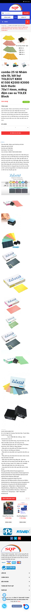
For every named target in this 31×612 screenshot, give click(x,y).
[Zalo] (4, 595)
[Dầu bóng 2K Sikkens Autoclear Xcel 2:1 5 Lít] (22, 508)
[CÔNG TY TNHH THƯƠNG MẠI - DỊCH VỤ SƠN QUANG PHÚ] (15, 548)
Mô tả (2, 142)
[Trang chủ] (15, 7)
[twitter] (15, 538)
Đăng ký (23, 17)
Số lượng (4, 124)
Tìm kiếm (26, 13)
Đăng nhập (7, 17)
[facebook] (11, 538)
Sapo (19, 601)
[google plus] (19, 538)
